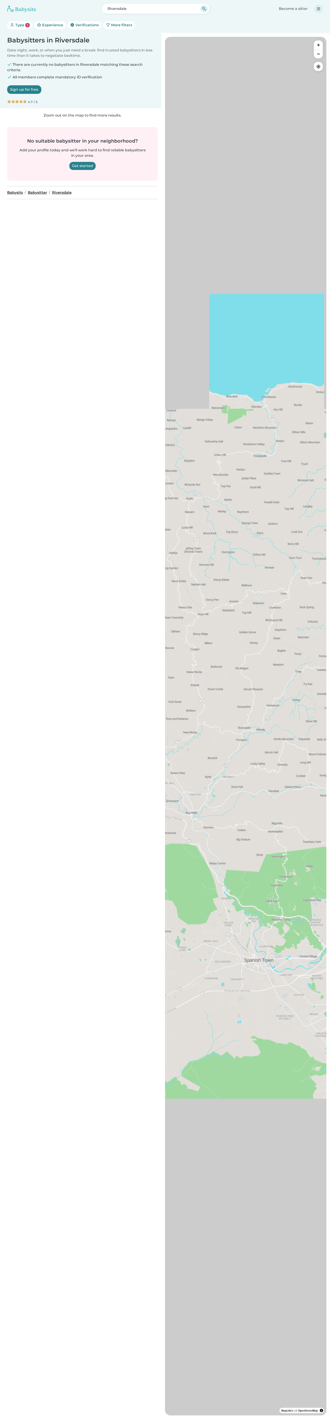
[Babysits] (21, 9)
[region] (245, 726)
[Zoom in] (318, 44)
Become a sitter (293, 9)
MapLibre (287, 1410)
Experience (52, 25)
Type (21, 25)
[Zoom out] (318, 53)
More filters (121, 25)
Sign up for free (24, 89)
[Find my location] (318, 66)
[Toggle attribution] (321, 1410)
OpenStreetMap (308, 1410)
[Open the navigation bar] (318, 8)
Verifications (87, 25)
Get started (82, 166)
